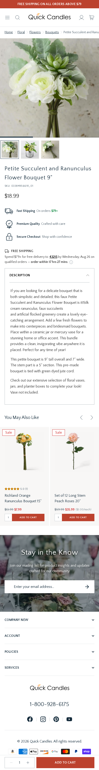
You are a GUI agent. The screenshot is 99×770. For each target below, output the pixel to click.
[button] (9, 149)
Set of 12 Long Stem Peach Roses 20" (70, 498)
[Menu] (7, 17)
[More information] (71, 262)
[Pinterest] (56, 719)
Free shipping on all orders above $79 (49, 4)
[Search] (17, 17)
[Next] (91, 417)
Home (9, 32)
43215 (53, 257)
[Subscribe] (87, 587)
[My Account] (81, 17)
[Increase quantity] (28, 762)
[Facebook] (30, 719)
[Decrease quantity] (11, 762)
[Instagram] (43, 719)
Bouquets (52, 32)
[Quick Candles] (49, 17)
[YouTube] (69, 719)
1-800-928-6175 (49, 704)
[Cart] (91, 17)
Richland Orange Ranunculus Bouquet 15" (23, 498)
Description (19, 275)
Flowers (35, 32)
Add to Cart (65, 762)
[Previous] (81, 417)
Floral (21, 32)
